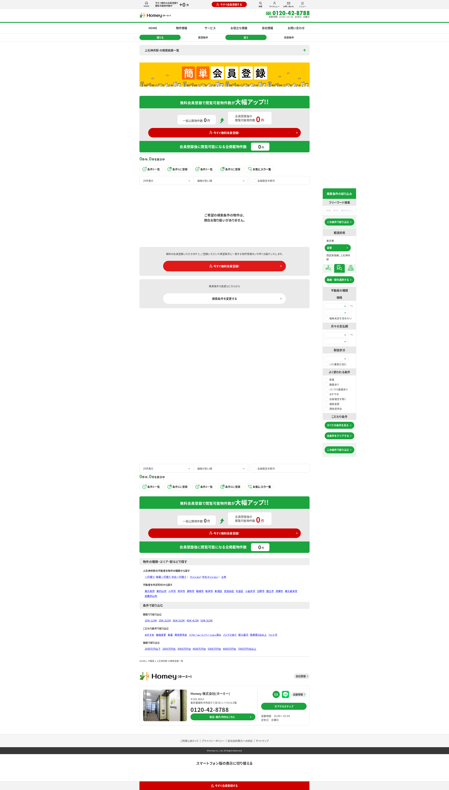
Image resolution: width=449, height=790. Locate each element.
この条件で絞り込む (338, 222)
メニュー (302, 6)
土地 (223, 577)
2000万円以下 (153, 648)
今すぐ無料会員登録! (226, 133)
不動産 (151, 660)
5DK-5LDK (206, 620)
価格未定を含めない (340, 318)
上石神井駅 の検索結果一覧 (162, 50)
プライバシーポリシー (213, 740)
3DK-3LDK (179, 620)
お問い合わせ (288, 6)
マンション (195, 577)
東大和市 (150, 591)
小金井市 (250, 591)
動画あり (334, 384)
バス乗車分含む (337, 364)
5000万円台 (214, 648)
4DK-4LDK (193, 620)
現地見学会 (335, 408)
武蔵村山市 (151, 596)
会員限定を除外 (266, 180)
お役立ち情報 (238, 28)
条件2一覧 (206, 169)
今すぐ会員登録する (231, 4)
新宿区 (218, 591)
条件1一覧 (153, 169)
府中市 (181, 591)
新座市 (209, 591)
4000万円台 (199, 648)
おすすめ (334, 394)
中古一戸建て (179, 577)
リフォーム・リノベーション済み (205, 634)
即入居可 (243, 634)
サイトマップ (262, 740)
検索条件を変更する (224, 298)
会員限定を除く (337, 399)
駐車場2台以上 (258, 634)
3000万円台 (184, 648)
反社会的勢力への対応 (240, 740)
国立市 (270, 591)
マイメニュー (274, 6)
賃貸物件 (203, 37)
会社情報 (267, 28)
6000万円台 (229, 648)
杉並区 (239, 591)
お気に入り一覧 (262, 169)
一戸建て (150, 577)
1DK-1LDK (151, 620)
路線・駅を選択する (338, 279)
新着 (331, 379)
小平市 (172, 591)
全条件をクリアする (338, 435)
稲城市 (200, 591)
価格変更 (334, 404)
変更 (329, 247)
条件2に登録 (232, 169)
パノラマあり (230, 634)
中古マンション (210, 577)
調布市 (191, 591)
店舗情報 (298, 694)
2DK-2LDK (165, 620)
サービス (210, 28)
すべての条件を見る (338, 425)
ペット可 (272, 634)
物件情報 (181, 28)
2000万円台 (169, 648)
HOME (146, 6)
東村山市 (161, 591)
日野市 (260, 591)
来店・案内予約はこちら (222, 717)
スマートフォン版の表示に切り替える (224, 763)
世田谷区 (229, 591)
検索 (260, 6)
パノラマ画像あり (338, 389)
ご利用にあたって (189, 740)
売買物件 (289, 37)
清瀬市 (279, 591)
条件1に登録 (179, 169)
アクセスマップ (285, 706)
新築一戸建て (163, 577)
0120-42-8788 (209, 709)
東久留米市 (291, 591)
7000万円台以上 (247, 648)
